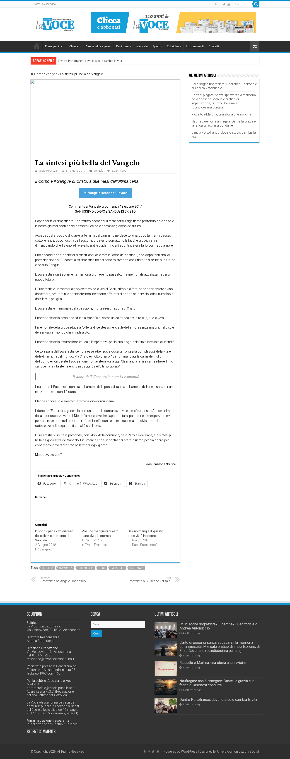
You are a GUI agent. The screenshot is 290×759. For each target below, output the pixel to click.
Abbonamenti (195, 46)
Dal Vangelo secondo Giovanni (105, 193)
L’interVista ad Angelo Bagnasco (63, 579)
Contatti (214, 46)
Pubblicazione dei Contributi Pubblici (52, 724)
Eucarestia (86, 568)
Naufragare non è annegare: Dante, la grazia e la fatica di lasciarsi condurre (216, 683)
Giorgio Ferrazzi (48, 170)
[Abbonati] (173, 22)
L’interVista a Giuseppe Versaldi (149, 579)
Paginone (122, 46)
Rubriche (173, 46)
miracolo (117, 568)
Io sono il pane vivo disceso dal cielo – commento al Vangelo (54, 535)
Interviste (141, 46)
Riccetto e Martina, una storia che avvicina (221, 114)
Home (36, 45)
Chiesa (73, 46)
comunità (65, 568)
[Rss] (216, 4)
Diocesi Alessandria (44, 4)
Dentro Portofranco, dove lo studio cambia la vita (90, 60)
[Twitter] (224, 4)
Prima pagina (53, 46)
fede (102, 568)
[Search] (256, 4)
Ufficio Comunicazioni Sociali (238, 751)
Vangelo (52, 74)
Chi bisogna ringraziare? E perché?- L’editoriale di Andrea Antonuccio (218, 626)
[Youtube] (229, 4)
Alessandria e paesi (98, 46)
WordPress (189, 751)
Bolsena (47, 568)
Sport (156, 46)
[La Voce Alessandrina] (55, 24)
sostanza (136, 568)
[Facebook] (220, 4)
